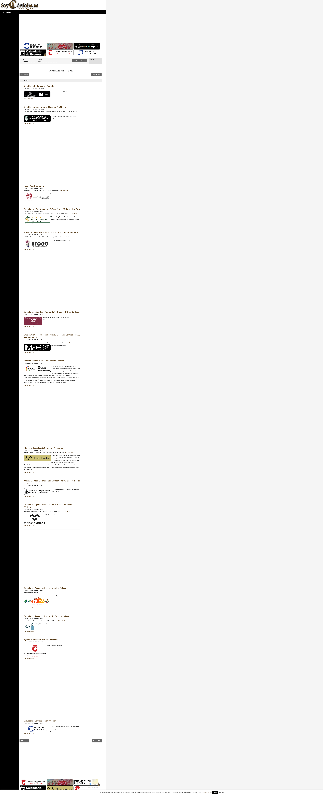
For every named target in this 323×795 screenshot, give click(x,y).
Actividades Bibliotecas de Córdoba (39, 86)
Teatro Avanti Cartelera (34, 186)
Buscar (40, 59)
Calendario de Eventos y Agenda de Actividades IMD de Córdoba (51, 312)
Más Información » (29, 98)
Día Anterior (24, 74)
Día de (22, 59)
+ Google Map (37, 113)
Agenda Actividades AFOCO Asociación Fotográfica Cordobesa (51, 232)
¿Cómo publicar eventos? (94, 12)
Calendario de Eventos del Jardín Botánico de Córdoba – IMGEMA (52, 209)
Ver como (92, 59)
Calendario (65, 12)
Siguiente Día (96, 74)
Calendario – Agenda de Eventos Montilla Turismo (45, 588)
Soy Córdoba (7, 12)
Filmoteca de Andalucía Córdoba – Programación (45, 448)
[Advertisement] (61, 28)
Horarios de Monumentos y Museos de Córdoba (44, 360)
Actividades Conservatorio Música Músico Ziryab (45, 107)
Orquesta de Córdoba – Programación (40, 721)
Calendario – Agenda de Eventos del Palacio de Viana (46, 616)
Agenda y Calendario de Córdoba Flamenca (42, 639)
